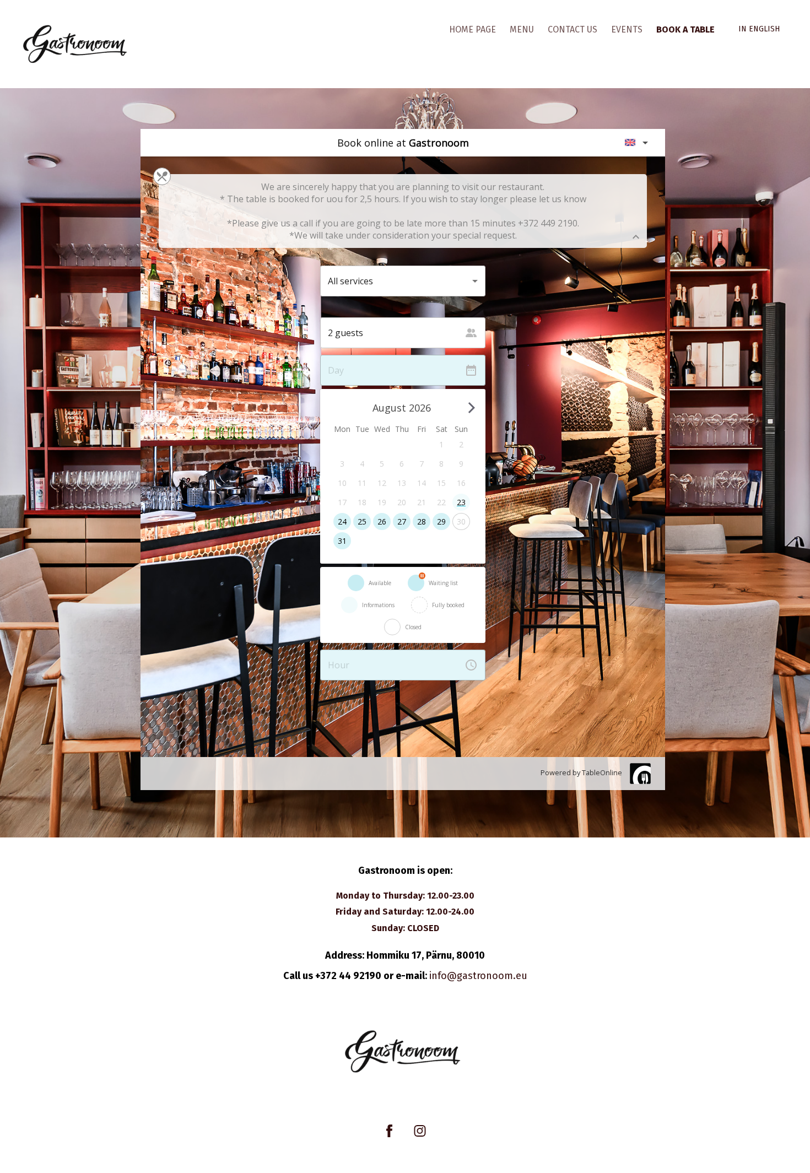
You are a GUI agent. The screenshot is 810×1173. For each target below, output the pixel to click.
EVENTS (626, 29)
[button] (761, 29)
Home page (472, 29)
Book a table (685, 29)
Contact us (572, 29)
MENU (522, 29)
